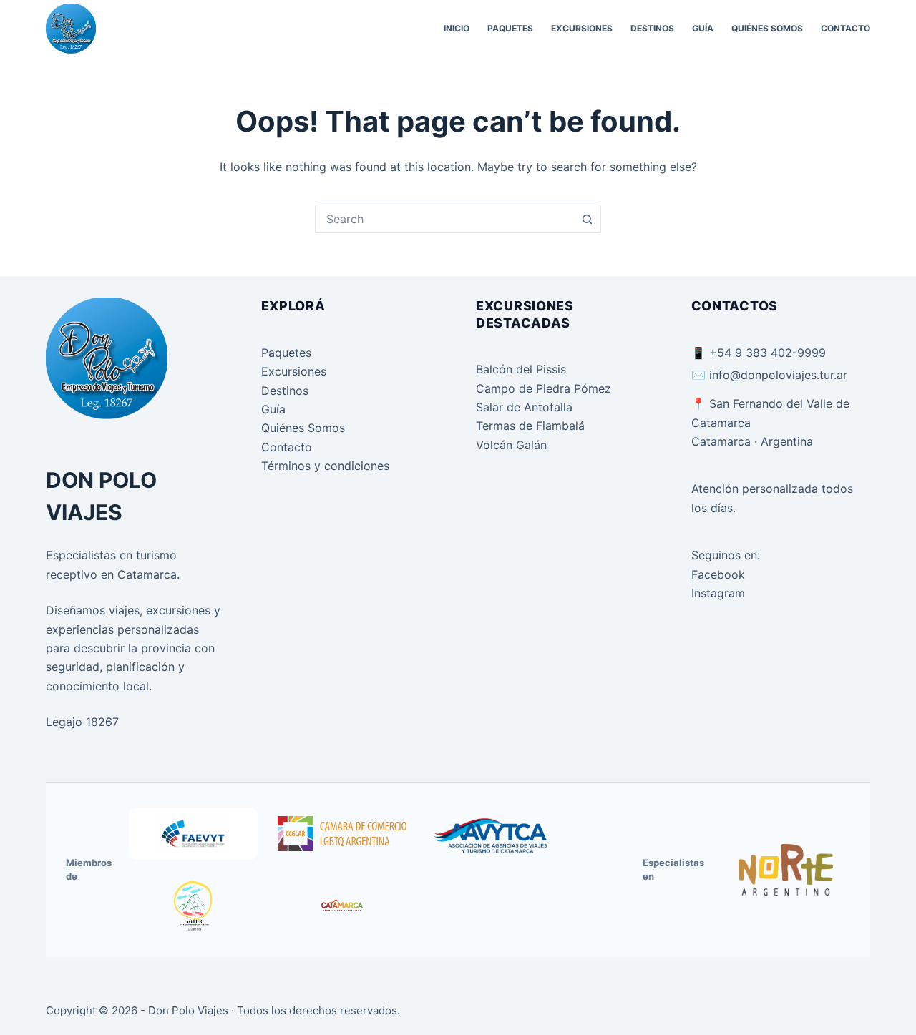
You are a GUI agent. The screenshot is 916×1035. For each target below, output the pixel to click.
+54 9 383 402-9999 (767, 352)
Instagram (718, 593)
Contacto (845, 28)
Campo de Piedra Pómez (543, 388)
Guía (702, 28)
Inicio (456, 28)
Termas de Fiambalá (530, 425)
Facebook (718, 574)
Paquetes (510, 28)
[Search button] (586, 218)
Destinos (652, 28)
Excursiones (582, 28)
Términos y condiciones (325, 465)
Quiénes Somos (767, 28)
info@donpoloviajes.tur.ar (778, 375)
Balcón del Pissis (521, 369)
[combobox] (444, 219)
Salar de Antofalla (524, 407)
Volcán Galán (511, 445)
